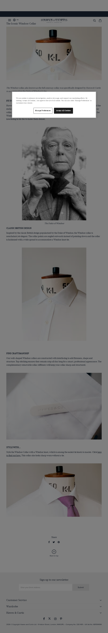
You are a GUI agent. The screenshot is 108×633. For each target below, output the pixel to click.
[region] (54, 105)
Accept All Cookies (63, 111)
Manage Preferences (43, 111)
